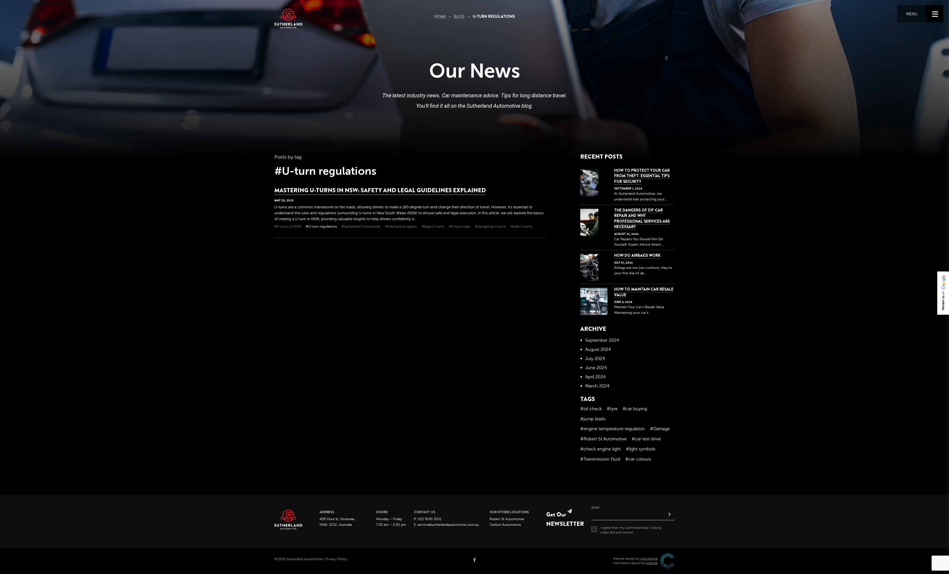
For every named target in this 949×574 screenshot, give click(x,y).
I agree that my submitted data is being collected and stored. (630, 530)
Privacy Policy (336, 559)
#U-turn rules (460, 226)
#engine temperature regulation (612, 428)
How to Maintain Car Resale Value (643, 292)
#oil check (591, 408)
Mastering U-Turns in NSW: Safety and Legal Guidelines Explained (380, 190)
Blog (459, 16)
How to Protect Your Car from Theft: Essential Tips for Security (642, 176)
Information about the (635, 563)
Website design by (635, 558)
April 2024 (595, 376)
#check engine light (600, 448)
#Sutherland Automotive (361, 226)
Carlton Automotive (505, 525)
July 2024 (595, 358)
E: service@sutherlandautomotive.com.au (446, 525)
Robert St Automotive (507, 519)
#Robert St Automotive (603, 438)
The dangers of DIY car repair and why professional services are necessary (642, 218)
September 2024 (602, 340)
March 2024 (597, 385)
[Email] (633, 515)
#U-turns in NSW (288, 226)
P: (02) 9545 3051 (428, 519)
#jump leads (592, 418)
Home (440, 16)
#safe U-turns (521, 226)
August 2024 (598, 349)
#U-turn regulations (322, 226)
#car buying (635, 408)
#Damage (660, 428)
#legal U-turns (433, 226)
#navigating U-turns (491, 226)
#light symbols (640, 448)
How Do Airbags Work (637, 255)
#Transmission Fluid (600, 459)
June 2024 (596, 367)
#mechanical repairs (401, 226)
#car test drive (646, 438)
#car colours (638, 459)
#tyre (612, 408)
